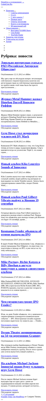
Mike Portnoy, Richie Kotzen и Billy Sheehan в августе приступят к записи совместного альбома (23, 266)
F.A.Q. (13, 15)
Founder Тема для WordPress (12, 397)
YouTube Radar (17, 35)
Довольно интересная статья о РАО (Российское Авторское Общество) (21, 66)
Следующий (9, 394)
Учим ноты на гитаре (15, 39)
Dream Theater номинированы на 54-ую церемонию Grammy (21, 334)
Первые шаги (16, 19)
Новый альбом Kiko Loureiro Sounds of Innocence (20, 165)
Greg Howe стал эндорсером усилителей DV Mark (19, 135)
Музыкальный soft (18, 26)
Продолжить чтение (9, 92)
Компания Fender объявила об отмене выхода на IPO (21, 233)
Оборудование (12, 28)
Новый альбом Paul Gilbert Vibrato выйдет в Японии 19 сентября (20, 200)
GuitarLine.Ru (6, 4)
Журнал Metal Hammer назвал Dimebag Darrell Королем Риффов (21, 102)
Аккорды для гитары (14, 37)
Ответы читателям (18, 22)
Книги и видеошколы (20, 24)
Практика (10, 11)
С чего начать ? (17, 17)
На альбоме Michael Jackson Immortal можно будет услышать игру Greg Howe (22, 366)
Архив (8, 41)
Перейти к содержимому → (12, 2)
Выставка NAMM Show (21, 30)
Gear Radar (15, 33)
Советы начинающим (20, 13)
